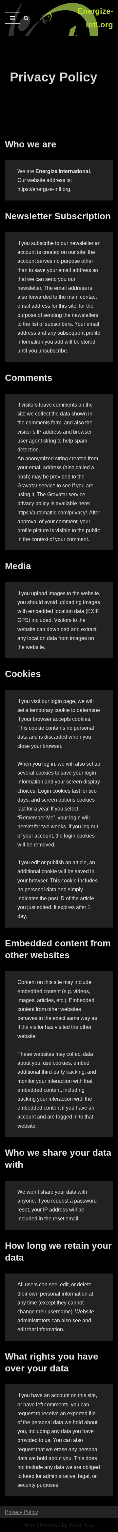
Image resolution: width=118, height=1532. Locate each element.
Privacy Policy (21, 1512)
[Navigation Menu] (12, 18)
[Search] (26, 17)
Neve (29, 1525)
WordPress (82, 1525)
